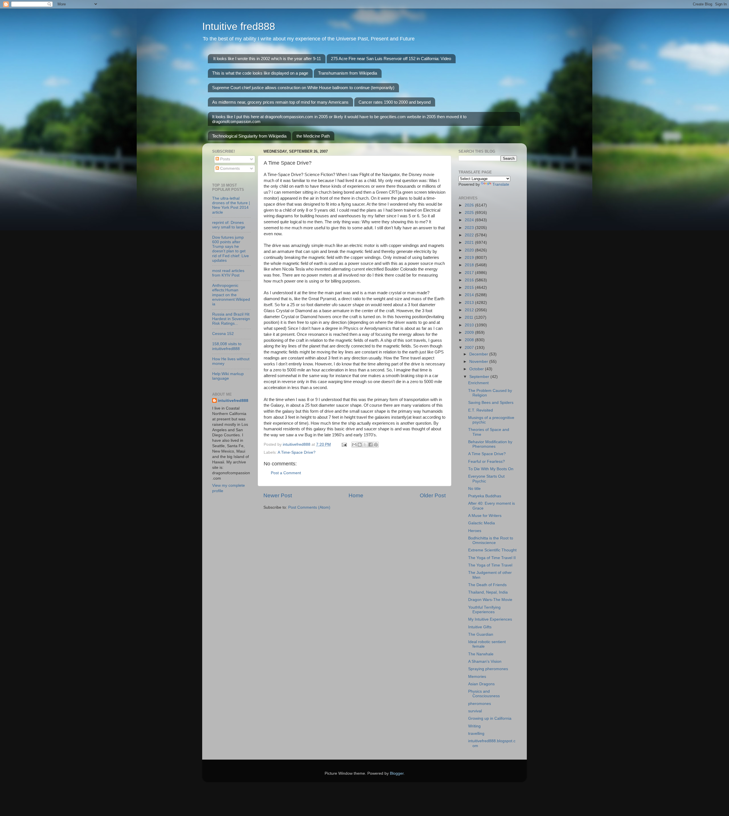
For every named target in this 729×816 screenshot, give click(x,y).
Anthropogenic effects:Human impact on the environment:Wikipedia (231, 294)
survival (475, 711)
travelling (476, 733)
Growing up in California (489, 718)
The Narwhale (480, 654)
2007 (470, 347)
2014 (470, 295)
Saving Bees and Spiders (490, 402)
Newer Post (277, 495)
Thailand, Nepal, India (488, 592)
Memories (477, 676)
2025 (470, 212)
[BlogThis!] (360, 444)
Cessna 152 (223, 334)
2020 (470, 250)
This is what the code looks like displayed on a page (260, 73)
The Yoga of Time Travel (490, 565)
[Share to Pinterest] (376, 444)
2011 (469, 317)
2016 (470, 280)
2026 (470, 205)
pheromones (479, 704)
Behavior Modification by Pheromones (490, 444)
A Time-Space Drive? (297, 452)
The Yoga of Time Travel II (492, 558)
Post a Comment (286, 473)
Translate (500, 184)
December (479, 354)
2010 (470, 325)
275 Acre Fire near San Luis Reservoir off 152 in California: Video (391, 58)
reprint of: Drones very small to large (228, 224)
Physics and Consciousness (484, 693)
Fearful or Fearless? (486, 461)
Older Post (433, 495)
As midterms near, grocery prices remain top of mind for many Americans (280, 102)
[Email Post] (344, 444)
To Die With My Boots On (490, 469)
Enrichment (478, 383)
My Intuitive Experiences (490, 619)
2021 (470, 242)
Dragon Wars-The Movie (490, 600)
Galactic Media (481, 523)
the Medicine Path (313, 136)
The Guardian (480, 634)
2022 (470, 235)
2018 (470, 265)
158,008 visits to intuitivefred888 (226, 346)
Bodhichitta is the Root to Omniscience (490, 540)
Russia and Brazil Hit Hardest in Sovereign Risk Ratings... (231, 319)
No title (474, 488)
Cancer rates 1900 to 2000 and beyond (395, 102)
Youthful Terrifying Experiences (484, 609)
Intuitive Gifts (480, 627)
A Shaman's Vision (484, 661)
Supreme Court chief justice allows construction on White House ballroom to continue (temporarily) (303, 87)
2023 (470, 228)
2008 (470, 340)
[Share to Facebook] (370, 444)
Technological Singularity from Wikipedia (249, 136)
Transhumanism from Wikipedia (347, 73)
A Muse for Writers (484, 516)
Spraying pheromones (488, 669)
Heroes (474, 531)
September (479, 377)
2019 (470, 257)
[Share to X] (365, 444)
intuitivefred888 (233, 400)
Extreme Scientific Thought (492, 550)
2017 (470, 273)
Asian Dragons (481, 684)
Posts (224, 159)
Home (356, 495)
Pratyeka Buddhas (484, 496)
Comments (229, 168)
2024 (470, 220)
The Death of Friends (487, 585)
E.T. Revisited (480, 410)
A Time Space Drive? (487, 454)
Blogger (397, 773)
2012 (470, 310)
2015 (470, 287)
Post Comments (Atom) (309, 507)
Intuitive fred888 (238, 26)
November (479, 361)
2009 (470, 332)
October (477, 369)
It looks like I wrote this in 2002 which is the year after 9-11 (267, 58)
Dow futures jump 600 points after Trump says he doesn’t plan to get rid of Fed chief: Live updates (230, 249)
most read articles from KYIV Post (228, 273)
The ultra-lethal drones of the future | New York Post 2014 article (231, 205)
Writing (474, 726)
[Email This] (354, 444)
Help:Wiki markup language (228, 376)
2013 (470, 302)
